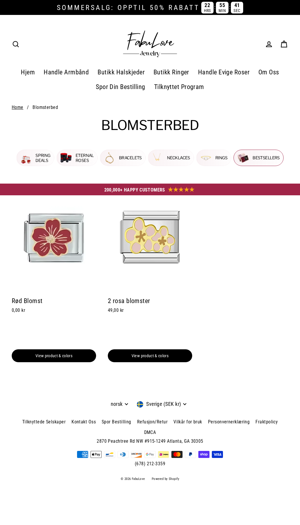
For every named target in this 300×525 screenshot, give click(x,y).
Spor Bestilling (116, 422)
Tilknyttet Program (179, 86)
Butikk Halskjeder (121, 72)
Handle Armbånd (66, 72)
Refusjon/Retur (152, 422)
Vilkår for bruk (187, 422)
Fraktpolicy (266, 422)
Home (17, 107)
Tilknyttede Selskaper (44, 422)
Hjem (28, 72)
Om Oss (268, 72)
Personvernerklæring (229, 422)
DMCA (150, 432)
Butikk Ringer (171, 72)
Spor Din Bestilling (120, 86)
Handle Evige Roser (224, 72)
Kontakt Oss (83, 422)
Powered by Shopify (165, 479)
